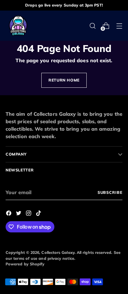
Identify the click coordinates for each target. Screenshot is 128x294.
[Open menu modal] (119, 25)
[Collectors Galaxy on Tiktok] (39, 214)
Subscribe (110, 192)
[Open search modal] (92, 25)
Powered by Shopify (25, 264)
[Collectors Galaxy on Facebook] (9, 214)
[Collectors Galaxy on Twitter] (19, 214)
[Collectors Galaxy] (18, 25)
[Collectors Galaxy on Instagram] (29, 214)
